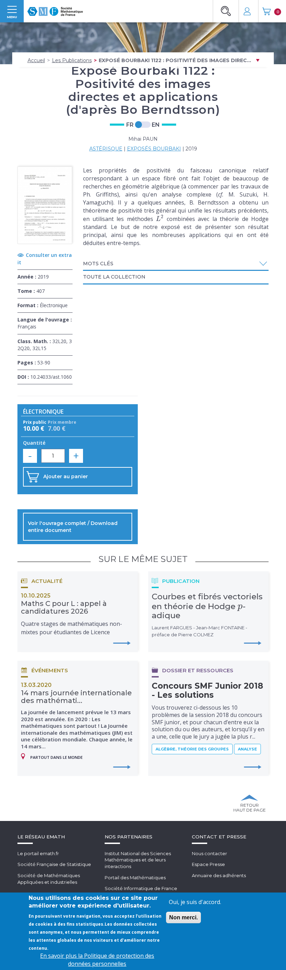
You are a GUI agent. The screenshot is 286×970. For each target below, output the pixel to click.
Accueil (36, 60)
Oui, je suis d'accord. (195, 902)
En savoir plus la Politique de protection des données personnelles (97, 960)
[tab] (176, 264)
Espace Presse (208, 864)
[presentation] (160, 219)
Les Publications (72, 60)
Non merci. (183, 917)
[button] (176, 264)
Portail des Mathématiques (135, 877)
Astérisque (105, 149)
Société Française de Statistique (54, 864)
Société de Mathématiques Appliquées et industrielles (48, 879)
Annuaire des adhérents (219, 875)
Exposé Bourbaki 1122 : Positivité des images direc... (175, 60)
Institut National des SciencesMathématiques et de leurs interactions (138, 860)
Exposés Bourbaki (154, 149)
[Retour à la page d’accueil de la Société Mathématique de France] (55, 9)
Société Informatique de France (141, 888)
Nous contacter (209, 853)
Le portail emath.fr (38, 853)
